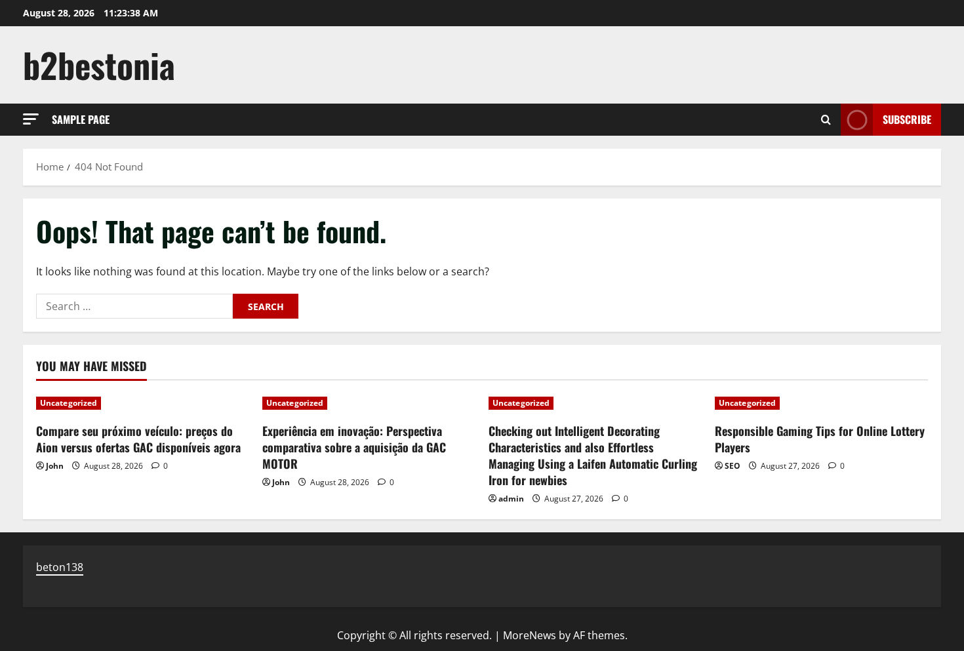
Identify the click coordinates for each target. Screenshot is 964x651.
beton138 (59, 567)
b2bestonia (99, 64)
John (55, 465)
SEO (732, 465)
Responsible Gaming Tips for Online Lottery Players (820, 439)
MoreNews (529, 635)
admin (511, 498)
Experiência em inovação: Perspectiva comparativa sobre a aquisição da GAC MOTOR (354, 447)
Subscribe (907, 119)
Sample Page (81, 119)
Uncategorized (68, 402)
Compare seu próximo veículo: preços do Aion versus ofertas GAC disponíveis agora (138, 439)
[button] (31, 119)
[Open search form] (826, 119)
